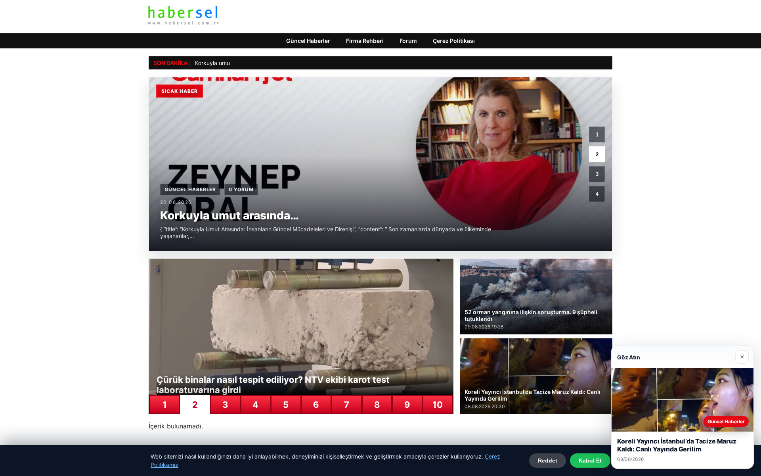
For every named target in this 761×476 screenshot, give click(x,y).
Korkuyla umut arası (220, 63)
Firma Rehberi (365, 40)
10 (437, 404)
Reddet (547, 460)
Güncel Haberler (308, 40)
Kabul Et (590, 460)
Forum (408, 40)
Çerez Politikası (454, 40)
